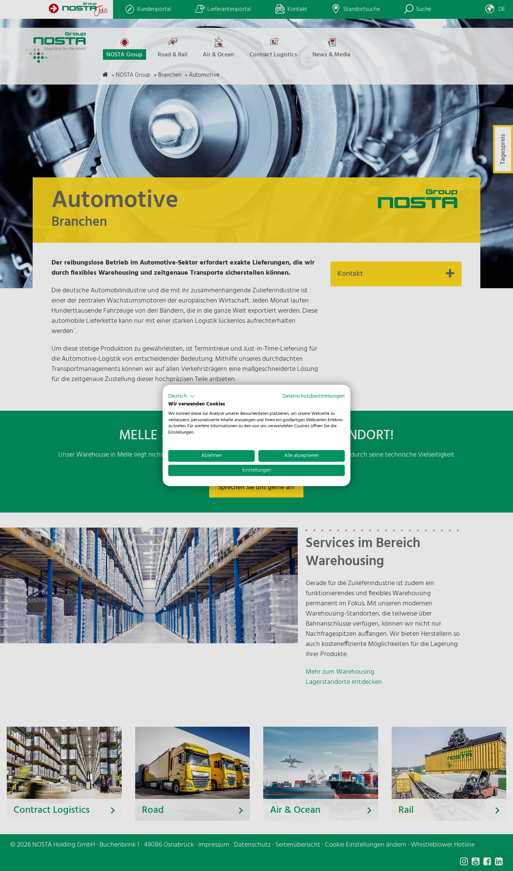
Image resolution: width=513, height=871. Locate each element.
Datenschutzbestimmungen (313, 396)
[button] (181, 396)
